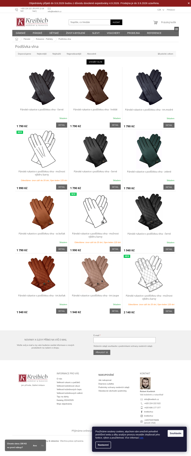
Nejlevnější (42, 54)
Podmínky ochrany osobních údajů (113, 387)
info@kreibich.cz (151, 399)
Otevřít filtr (95, 62)
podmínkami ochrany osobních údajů (135, 346)
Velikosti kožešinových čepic (69, 389)
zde (141, 438)
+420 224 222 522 (152, 403)
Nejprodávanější (74, 54)
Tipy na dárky (63, 396)
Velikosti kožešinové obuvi (68, 386)
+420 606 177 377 (152, 407)
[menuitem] (20, 33)
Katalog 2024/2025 (65, 400)
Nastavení (103, 445)
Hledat (116, 22)
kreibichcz (148, 412)
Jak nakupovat (104, 380)
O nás (59, 379)
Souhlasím (175, 433)
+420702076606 (151, 420)
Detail (61, 125)
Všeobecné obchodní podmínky (112, 391)
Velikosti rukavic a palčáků (68, 382)
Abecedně (91, 54)
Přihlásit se (102, 352)
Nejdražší (56, 54)
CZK (159, 10)
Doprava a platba (106, 384)
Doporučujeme (24, 54)
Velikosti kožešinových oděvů (70, 393)
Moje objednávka (64, 404)
